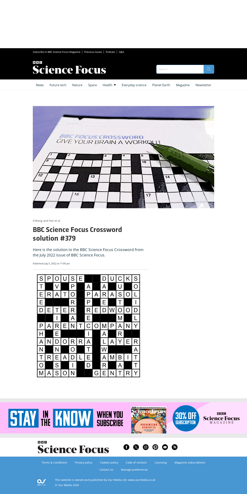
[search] (209, 69)
